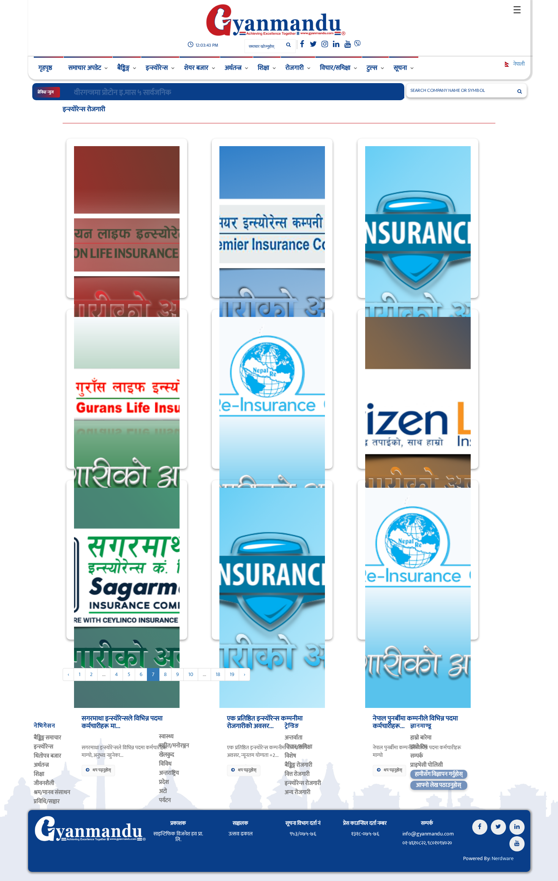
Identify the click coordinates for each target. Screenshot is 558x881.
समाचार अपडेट (84, 68)
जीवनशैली (44, 783)
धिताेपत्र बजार (47, 756)
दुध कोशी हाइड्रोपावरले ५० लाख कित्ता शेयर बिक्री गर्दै (142, 92)
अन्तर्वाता (294, 737)
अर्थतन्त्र (233, 68)
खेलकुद (166, 755)
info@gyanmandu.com (428, 833)
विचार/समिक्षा (335, 68)
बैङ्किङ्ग (123, 68)
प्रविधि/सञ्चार (47, 801)
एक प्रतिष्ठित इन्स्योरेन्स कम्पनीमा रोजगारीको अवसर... (265, 722)
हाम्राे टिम (418, 747)
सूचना (400, 68)
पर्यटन (165, 800)
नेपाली (518, 64)
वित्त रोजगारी (297, 774)
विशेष (290, 756)
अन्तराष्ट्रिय (169, 773)
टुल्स (372, 68)
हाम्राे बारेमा (421, 737)
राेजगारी (294, 68)
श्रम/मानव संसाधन (52, 792)
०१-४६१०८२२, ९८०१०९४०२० (427, 843)
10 (190, 674)
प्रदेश (164, 782)
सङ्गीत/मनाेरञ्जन (174, 745)
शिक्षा (263, 68)
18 (218, 674)
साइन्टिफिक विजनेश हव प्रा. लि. (178, 836)
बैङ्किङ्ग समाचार (47, 737)
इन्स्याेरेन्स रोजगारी (303, 783)
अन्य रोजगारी (298, 792)
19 (232, 674)
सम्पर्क (416, 756)
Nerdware (503, 858)
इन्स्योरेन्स (157, 68)
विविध (165, 764)
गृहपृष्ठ (45, 68)
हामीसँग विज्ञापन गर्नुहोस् (439, 774)
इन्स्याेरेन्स (43, 747)
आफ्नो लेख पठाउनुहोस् (438, 785)
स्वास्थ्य (166, 736)
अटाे (163, 791)
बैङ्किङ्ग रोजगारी (298, 765)
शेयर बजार (196, 68)
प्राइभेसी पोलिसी (426, 765)
